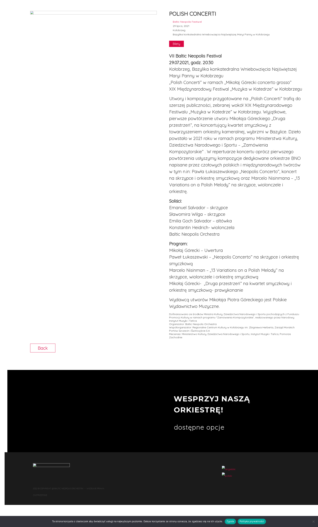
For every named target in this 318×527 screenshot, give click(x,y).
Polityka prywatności (252, 521)
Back (43, 348)
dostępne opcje (199, 427)
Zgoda (230, 521)
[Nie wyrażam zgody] (313, 521)
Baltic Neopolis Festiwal (187, 21)
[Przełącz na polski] (227, 475)
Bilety (176, 44)
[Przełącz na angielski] (228, 469)
